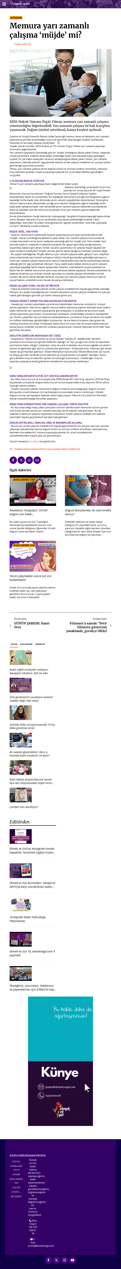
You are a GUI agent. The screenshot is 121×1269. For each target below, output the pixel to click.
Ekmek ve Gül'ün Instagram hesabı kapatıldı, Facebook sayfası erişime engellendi (32, 852)
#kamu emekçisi (38, 449)
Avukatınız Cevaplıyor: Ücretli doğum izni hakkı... (28, 512)
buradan (34, 441)
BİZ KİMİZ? (16, 1196)
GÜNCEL (16, 1161)
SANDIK (16, 1174)
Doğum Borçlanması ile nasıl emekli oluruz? (88, 512)
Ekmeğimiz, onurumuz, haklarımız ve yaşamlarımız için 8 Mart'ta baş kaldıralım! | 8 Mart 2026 (32, 989)
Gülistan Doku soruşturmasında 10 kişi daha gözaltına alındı (32, 726)
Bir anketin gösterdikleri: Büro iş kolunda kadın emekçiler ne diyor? (30, 753)
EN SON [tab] (14, 644)
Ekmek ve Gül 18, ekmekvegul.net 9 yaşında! (32, 953)
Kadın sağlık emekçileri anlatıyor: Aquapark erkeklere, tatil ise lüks (29, 671)
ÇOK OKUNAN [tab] (26, 644)
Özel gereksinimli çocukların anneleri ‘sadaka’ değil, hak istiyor (31, 698)
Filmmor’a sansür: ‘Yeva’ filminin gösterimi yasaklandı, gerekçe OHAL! (86, 627)
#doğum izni (74, 449)
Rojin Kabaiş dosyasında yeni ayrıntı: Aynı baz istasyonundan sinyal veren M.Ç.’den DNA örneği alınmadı (31, 783)
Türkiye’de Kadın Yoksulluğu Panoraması (28, 919)
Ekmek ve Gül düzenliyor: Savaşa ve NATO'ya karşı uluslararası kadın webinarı (32, 886)
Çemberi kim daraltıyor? (24, 807)
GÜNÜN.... (16, 1191)
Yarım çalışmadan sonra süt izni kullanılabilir (30, 578)
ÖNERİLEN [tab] (40, 644)
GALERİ (16, 1187)
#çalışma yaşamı (22, 449)
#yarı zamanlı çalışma (57, 449)
